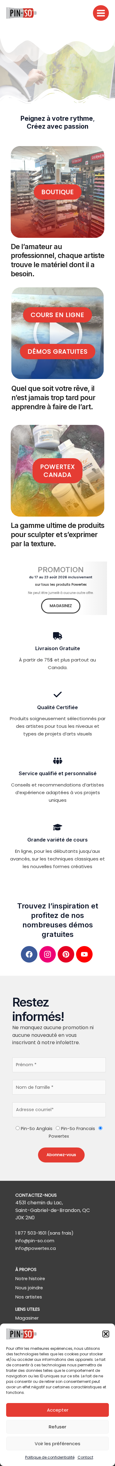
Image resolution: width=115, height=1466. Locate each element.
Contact (85, 1457)
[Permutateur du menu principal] (101, 13)
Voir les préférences (57, 1443)
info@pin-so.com (34, 1241)
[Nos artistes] (28, 1297)
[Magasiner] (27, 1318)
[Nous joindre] (29, 1288)
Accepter (57, 1410)
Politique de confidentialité (50, 1457)
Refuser (57, 1427)
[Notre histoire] (30, 1279)
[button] (106, 1334)
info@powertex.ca (35, 1248)
